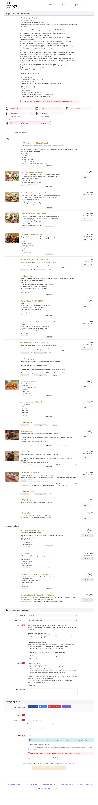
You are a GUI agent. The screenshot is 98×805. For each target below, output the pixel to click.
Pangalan (20, 715)
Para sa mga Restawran (13, 784)
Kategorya (12, 120)
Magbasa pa (49, 165)
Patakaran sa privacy (49, 784)
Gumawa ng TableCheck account (39, 744)
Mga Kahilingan (20, 689)
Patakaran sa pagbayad (67, 784)
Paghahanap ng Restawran (85, 784)
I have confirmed (35, 659)
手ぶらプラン (14, 123)
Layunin (22, 615)
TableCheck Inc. (46, 789)
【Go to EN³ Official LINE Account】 (31, 70)
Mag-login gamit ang (19, 707)
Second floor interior (20, 132)
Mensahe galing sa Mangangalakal (30, 18)
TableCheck (66, 707)
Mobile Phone (18, 720)
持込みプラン (24, 123)
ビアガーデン (35, 123)
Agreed (32, 685)
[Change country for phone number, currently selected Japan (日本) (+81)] (30, 720)
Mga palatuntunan (31, 784)
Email (21, 735)
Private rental (45, 123)
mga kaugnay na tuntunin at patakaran (63, 763)
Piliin (86, 535)
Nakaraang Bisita (20, 620)
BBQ (7, 132)
